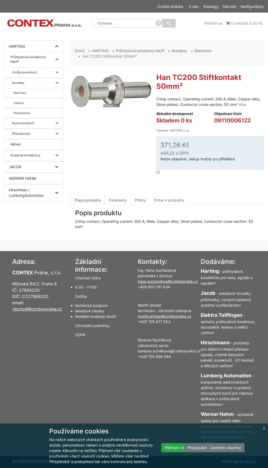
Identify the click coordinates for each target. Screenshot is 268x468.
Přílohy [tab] (140, 200)
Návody (230, 6)
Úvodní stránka (170, 6)
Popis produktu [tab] (88, 200)
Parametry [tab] (118, 200)
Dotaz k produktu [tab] (169, 200)
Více (242, 104)
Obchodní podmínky (92, 325)
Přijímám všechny (179, 447)
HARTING (17, 46)
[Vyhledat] (168, 23)
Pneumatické (22, 113)
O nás (193, 6)
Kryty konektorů (23, 123)
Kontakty (18, 83)
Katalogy (211, 6)
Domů (80, 50)
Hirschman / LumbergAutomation (26, 193)
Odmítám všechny (225, 447)
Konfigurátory (252, 6)
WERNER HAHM (22, 178)
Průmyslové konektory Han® (28, 59)
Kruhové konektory (25, 155)
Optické (19, 103)
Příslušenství (21, 133)
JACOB (15, 167)
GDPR (80, 335)
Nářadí (15, 144)
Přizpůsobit (197, 447)
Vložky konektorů (24, 72)
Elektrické (20, 92)
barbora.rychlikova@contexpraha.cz (169, 351)
